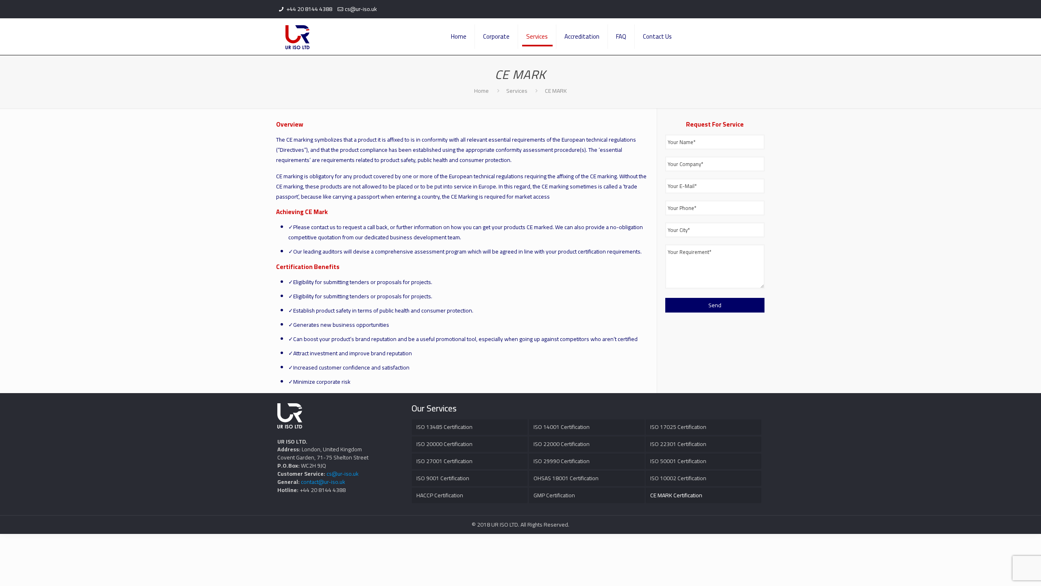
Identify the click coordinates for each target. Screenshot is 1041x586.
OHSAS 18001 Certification (566, 478)
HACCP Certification (439, 495)
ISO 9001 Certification (442, 478)
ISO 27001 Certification (444, 461)
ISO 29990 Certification (562, 461)
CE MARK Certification (676, 495)
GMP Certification (554, 495)
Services (516, 90)
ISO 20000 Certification (444, 444)
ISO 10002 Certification (678, 478)
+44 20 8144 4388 (309, 9)
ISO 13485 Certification (444, 427)
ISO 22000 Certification (562, 444)
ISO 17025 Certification (678, 427)
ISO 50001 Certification (678, 461)
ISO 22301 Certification (678, 444)
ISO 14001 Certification (562, 427)
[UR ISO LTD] (297, 36)
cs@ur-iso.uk (361, 9)
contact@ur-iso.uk (323, 482)
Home (481, 90)
